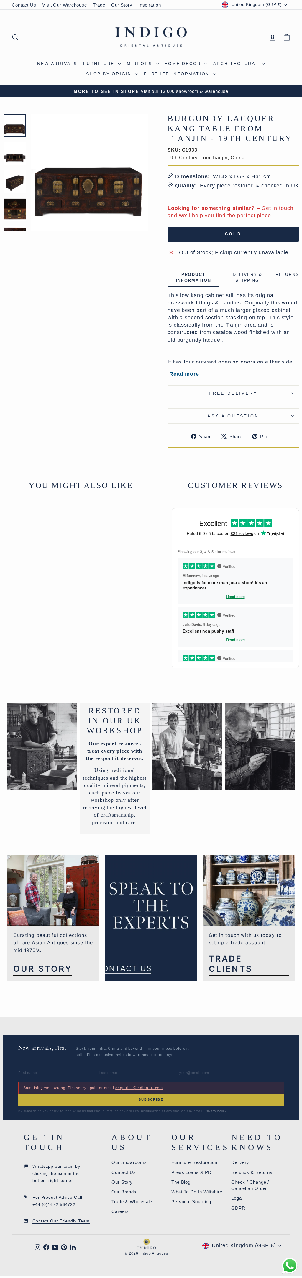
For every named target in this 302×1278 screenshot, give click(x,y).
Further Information (177, 74)
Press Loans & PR (191, 1172)
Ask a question (233, 416)
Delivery (240, 1162)
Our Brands (124, 1191)
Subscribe (151, 1099)
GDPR (238, 1208)
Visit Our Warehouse (64, 4)
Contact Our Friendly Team (61, 1221)
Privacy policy (215, 1110)
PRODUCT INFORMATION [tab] (193, 277)
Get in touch (277, 208)
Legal (237, 1198)
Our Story (121, 4)
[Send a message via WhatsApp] (289, 1265)
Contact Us (24, 4)
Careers (120, 1211)
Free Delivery (233, 393)
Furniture (99, 63)
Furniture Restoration (194, 1162)
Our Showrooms (129, 1162)
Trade (99, 4)
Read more (184, 374)
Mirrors (140, 63)
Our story (42, 969)
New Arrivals (57, 63)
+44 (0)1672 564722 (54, 1204)
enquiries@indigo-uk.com (139, 1088)
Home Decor (184, 63)
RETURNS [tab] (287, 274)
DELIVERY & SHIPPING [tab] (247, 277)
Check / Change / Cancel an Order (250, 1185)
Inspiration (149, 4)
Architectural (236, 63)
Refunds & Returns (252, 1172)
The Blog (181, 1182)
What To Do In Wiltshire (196, 1191)
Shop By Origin (110, 74)
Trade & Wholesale (131, 1201)
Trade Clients (230, 964)
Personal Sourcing (191, 1201)
